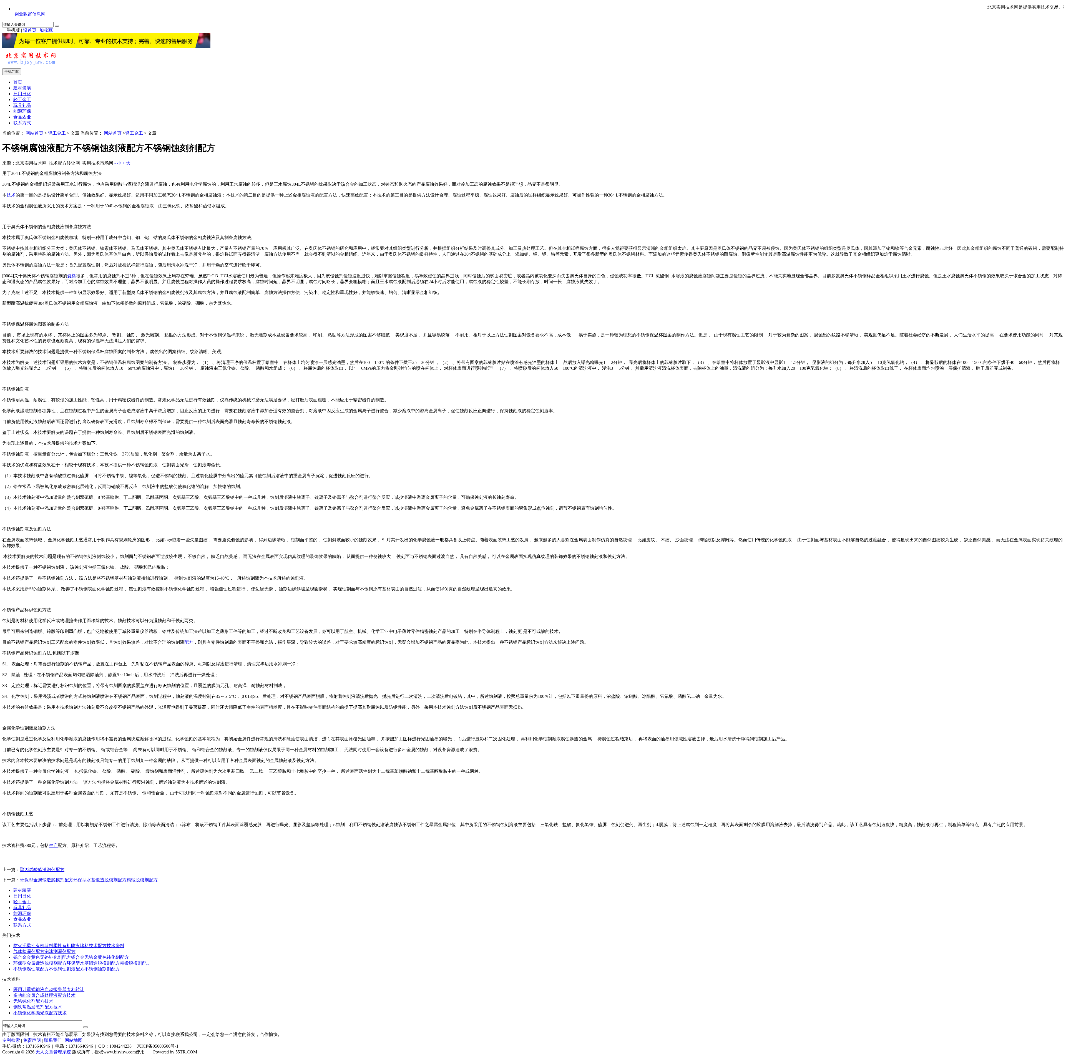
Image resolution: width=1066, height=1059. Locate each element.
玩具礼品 (22, 105)
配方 (188, 642)
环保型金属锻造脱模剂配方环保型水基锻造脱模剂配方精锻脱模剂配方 (89, 879)
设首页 (29, 30)
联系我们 (53, 1040)
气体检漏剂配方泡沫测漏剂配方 (44, 951)
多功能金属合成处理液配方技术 (44, 995)
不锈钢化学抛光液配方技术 (40, 1012)
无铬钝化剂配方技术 (33, 1001)
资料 (71, 275)
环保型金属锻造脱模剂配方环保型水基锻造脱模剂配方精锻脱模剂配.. (81, 963)
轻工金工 (22, 99)
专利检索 (11, 1040)
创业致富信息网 (30, 14)
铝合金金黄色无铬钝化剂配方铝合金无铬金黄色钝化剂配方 (71, 957)
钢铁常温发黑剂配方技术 (37, 1007)
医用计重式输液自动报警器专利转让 (48, 989)
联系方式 (22, 122)
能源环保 (22, 111)
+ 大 (126, 163)
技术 (11, 195)
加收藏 (46, 30)
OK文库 (151, 1057)
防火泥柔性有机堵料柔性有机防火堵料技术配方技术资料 (68, 945)
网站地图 (73, 1040)
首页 (17, 82)
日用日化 (22, 93)
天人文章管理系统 (53, 1052)
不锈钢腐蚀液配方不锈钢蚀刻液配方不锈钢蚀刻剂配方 (66, 969)
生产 (53, 845)
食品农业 (22, 117)
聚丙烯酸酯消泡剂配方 (42, 869)
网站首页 (34, 133)
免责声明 (32, 1040)
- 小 (117, 163)
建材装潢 (22, 87)
